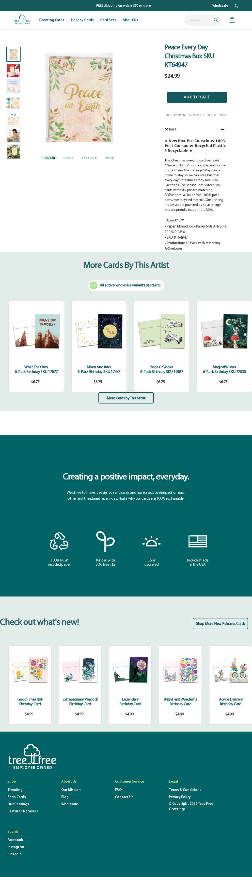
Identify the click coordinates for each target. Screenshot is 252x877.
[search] (202, 20)
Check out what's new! (39, 622)
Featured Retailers (22, 811)
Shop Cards (16, 797)
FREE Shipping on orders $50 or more (123, 5)
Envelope (89, 158)
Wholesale (220, 5)
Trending (14, 790)
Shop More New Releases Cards (220, 624)
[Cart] (232, 20)
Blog (65, 797)
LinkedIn (14, 854)
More (110, 158)
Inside (68, 158)
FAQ (118, 790)
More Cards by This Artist (126, 398)
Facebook (15, 840)
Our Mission (71, 790)
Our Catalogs (18, 804)
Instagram (15, 847)
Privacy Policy (180, 797)
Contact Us (124, 797)
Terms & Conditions (185, 790)
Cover (50, 158)
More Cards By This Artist (126, 265)
